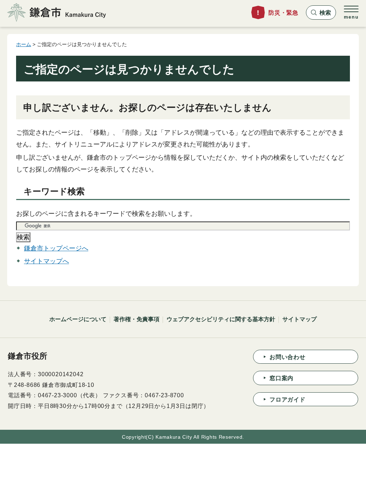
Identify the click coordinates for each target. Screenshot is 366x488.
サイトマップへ (46, 261)
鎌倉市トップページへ (56, 248)
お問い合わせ (287, 357)
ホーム (23, 44)
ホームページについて (78, 319)
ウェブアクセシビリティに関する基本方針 (221, 319)
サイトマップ (299, 319)
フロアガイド (287, 400)
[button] (321, 12)
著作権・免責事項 (136, 319)
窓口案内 (281, 378)
